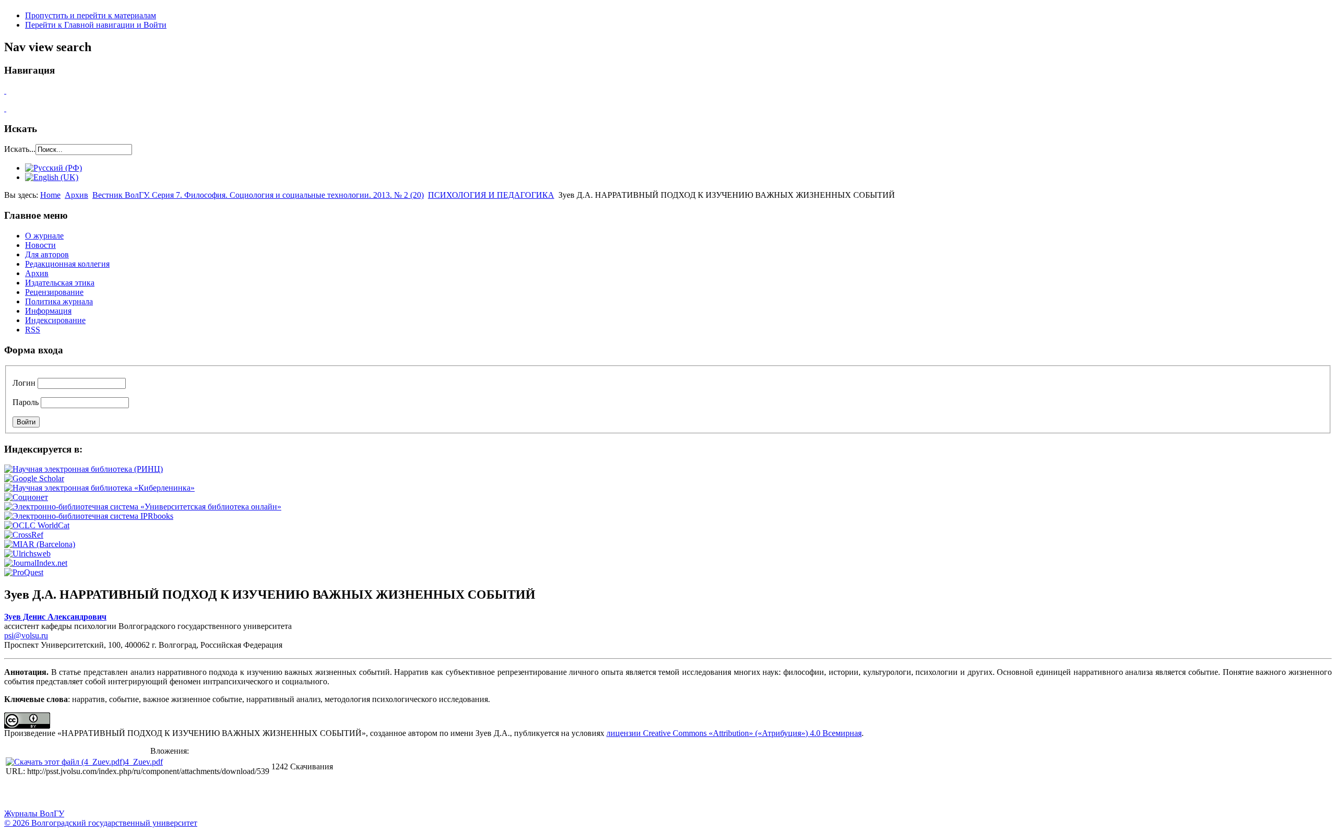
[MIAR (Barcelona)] (39, 544)
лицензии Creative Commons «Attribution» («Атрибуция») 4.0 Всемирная (734, 733)
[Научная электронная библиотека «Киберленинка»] (99, 487)
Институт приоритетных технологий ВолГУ (148, 793)
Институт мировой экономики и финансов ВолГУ (226, 793)
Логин (24, 382)
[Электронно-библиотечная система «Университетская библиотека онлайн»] (142, 506)
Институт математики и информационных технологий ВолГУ (95, 793)
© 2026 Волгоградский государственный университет (100, 822)
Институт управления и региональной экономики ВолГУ (200, 793)
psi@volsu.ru (26, 635)
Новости (40, 245)
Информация (48, 310)
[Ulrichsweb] (27, 553)
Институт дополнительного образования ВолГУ (330, 793)
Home (50, 195)
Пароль (26, 402)
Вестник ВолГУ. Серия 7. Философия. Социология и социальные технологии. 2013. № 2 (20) (258, 195)
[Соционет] (26, 497)
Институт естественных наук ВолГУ (174, 793)
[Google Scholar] (34, 478)
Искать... (19, 149)
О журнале (44, 235)
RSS (32, 329)
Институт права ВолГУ (278, 793)
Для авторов (47, 254)
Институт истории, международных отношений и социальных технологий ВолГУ (304, 793)
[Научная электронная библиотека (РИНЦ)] (83, 469)
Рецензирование (54, 292)
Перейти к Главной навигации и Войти (95, 24)
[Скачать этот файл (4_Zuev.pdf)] (65, 761)
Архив (76, 195)
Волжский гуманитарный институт (43, 793)
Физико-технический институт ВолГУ (122, 793)
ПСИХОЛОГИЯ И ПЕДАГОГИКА (491, 195)
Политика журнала (59, 301)
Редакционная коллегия (67, 263)
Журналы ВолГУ (34, 813)
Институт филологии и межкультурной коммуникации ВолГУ (252, 793)
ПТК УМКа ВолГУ (69, 793)
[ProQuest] (23, 572)
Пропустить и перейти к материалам (90, 15)
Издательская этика (59, 282)
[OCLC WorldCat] (36, 525)
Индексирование (55, 320)
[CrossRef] (23, 534)
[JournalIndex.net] (35, 562)
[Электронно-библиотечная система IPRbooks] (88, 516)
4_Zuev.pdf (144, 761)
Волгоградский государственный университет (17, 793)
